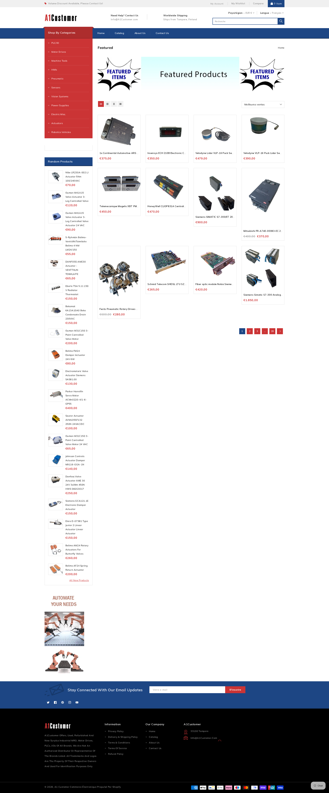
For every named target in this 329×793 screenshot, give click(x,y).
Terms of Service (117, 748)
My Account (217, 3)
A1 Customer (62, 786)
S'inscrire (235, 689)
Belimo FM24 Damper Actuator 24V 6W (75, 354)
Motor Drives (58, 51)
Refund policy (116, 754)
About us (154, 742)
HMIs (54, 69)
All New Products (79, 580)
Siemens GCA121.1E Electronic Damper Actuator (77, 504)
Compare (258, 3)
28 (272, 331)
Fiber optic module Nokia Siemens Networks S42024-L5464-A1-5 (233, 284)
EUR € (249, 12)
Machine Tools (59, 60)
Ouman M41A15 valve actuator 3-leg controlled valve (77, 196)
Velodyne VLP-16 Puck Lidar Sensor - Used (268, 153)
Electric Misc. (58, 114)
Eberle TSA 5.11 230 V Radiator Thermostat (77, 290)
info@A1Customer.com (204, 738)
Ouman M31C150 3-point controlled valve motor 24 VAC (77, 440)
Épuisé (185, 127)
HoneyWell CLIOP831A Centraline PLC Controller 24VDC (180, 206)
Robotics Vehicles (61, 132)
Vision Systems (59, 96)
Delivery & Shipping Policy (123, 737)
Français (276, 12)
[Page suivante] (280, 331)
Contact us (155, 748)
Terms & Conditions (119, 742)
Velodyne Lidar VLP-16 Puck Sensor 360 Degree (223, 153)
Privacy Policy (116, 731)
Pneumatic (57, 78)
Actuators (57, 123)
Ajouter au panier (137, 127)
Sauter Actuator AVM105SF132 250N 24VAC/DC (74, 419)
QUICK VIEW (137, 121)
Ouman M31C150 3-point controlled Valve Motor (77, 334)
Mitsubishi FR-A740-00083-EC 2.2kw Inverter (269, 231)
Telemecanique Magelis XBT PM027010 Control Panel (131, 206)
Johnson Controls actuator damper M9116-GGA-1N (75, 460)
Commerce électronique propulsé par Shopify (95, 786)
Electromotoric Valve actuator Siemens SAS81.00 (76, 375)
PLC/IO (55, 43)
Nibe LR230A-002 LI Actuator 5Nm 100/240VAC (77, 176)
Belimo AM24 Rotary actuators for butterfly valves (77, 549)
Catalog (153, 737)
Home (281, 47)
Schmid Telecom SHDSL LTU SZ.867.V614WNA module (179, 284)
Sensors (55, 87)
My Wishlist (238, 3)
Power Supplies (60, 105)
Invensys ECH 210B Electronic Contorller (171, 153)
